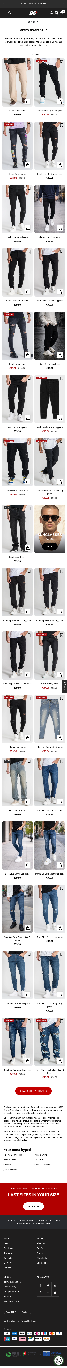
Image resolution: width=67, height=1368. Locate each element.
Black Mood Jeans (17, 557)
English (24, 1312)
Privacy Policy (10, 1286)
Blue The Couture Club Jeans (50, 747)
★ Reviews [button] (65, 686)
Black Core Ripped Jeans (17, 237)
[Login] (51, 12)
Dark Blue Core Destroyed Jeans (49, 873)
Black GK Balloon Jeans (50, 364)
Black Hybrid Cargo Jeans (17, 490)
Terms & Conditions (13, 1281)
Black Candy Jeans (17, 174)
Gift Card (41, 1248)
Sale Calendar (43, 1262)
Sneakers (7, 1164)
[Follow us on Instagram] (55, 1285)
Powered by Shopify (28, 1321)
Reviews (40, 1253)
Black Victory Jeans (49, 683)
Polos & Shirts (40, 1154)
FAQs (6, 1243)
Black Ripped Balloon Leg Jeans (17, 620)
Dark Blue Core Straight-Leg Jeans (49, 1005)
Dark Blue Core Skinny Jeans (50, 937)
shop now (33, 1206)
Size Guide (8, 1248)
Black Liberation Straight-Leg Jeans (50, 492)
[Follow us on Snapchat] (55, 1292)
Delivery (7, 1262)
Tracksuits (39, 1159)
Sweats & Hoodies (42, 1164)
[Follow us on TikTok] (47, 1292)
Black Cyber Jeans (17, 364)
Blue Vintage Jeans (17, 810)
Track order (9, 1253)
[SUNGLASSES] (49, 529)
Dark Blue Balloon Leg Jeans (49, 810)
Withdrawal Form (11, 1301)
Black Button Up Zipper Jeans (50, 110)
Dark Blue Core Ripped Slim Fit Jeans (17, 939)
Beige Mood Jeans (17, 110)
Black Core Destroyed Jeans (49, 174)
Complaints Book (11, 1291)
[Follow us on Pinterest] (40, 1292)
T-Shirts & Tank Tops (12, 1154)
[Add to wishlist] (29, 62)
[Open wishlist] (56, 13)
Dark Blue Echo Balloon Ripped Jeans (50, 1072)
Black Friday (42, 1258)
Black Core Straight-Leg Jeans (49, 300)
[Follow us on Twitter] (47, 1285)
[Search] (9, 12)
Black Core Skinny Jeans (49, 237)
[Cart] (61, 12)
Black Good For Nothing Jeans (49, 427)
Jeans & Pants (9, 1159)
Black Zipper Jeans (17, 747)
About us (41, 1243)
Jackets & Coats (10, 1169)
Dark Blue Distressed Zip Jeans (17, 1070)
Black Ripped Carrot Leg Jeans (49, 620)
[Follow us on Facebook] (40, 1285)
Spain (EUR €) (11, 1312)
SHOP (50, 546)
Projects (7, 1296)
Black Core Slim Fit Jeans (17, 300)
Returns (7, 1267)
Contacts (8, 1258)
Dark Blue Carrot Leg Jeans (17, 873)
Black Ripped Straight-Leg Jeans (17, 683)
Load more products (33, 1090)
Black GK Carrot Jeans (17, 427)
